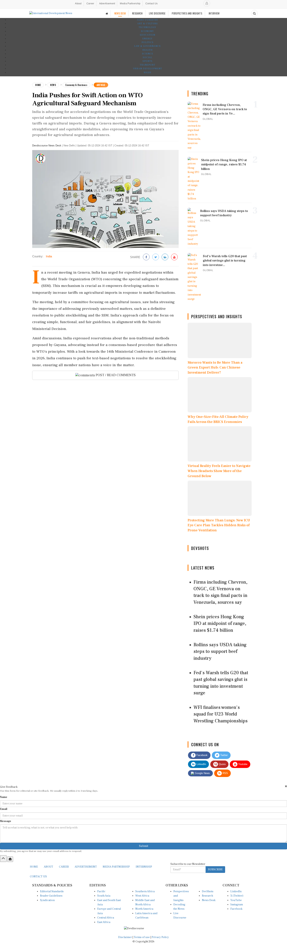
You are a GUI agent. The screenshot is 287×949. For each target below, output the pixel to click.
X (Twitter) (236, 896)
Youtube (242, 764)
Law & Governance (147, 46)
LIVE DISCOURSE (157, 13)
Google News (202, 773)
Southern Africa (145, 891)
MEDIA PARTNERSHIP (116, 867)
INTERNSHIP (144, 867)
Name (3, 797)
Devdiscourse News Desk (46, 145)
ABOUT (48, 867)
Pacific (101, 891)
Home (38, 85)
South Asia (103, 896)
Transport (147, 64)
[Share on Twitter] (155, 257)
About (78, 3)
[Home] (107, 13)
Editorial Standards (52, 891)
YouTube (236, 900)
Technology (147, 27)
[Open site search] (254, 13)
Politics (147, 42)
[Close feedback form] (286, 786)
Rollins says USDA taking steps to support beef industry (220, 651)
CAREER (64, 867)
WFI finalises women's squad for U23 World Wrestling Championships (220, 714)
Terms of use (142, 937)
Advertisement (107, 3)
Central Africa (105, 917)
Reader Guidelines (51, 896)
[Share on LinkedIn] (165, 257)
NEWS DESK (120, 13)
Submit (143, 846)
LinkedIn (201, 764)
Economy (147, 31)
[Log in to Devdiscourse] (206, 3)
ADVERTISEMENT (86, 867)
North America (144, 909)
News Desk (209, 900)
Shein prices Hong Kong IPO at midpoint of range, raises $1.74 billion (219, 623)
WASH (147, 72)
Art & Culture (147, 23)
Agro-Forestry (147, 19)
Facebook (202, 755)
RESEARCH (137, 13)
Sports (147, 61)
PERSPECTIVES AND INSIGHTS (187, 13)
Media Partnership (130, 3)
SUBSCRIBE (215, 869)
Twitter (223, 755)
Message (5, 821)
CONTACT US (38, 876)
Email (3, 809)
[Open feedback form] (10, 859)
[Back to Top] (3, 858)
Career (90, 3)
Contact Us (151, 3)
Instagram (236, 904)
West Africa (142, 896)
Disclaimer (125, 937)
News (53, 85)
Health (147, 50)
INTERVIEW (214, 13)
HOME (34, 867)
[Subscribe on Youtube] (174, 257)
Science (147, 53)
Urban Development (147, 68)
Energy (147, 38)
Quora (222, 764)
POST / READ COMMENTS (115, 375)
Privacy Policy (160, 937)
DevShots (207, 891)
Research (207, 896)
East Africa (103, 922)
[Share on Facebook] (146, 257)
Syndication (47, 900)
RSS (225, 773)
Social (147, 57)
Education (147, 34)
